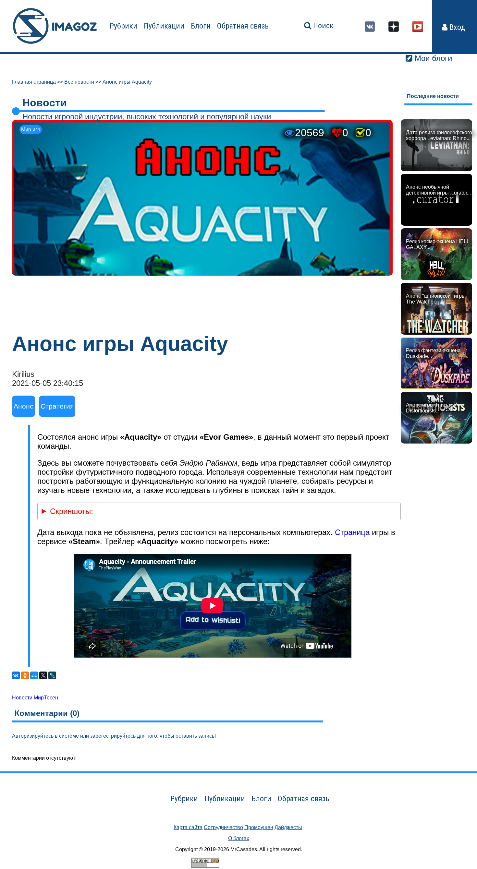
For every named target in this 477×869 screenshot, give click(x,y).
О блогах (238, 838)
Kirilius (23, 374)
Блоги (201, 25)
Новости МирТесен (35, 697)
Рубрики (123, 25)
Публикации (164, 25)
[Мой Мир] (34, 675)
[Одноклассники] (25, 675)
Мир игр (30, 129)
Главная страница (34, 82)
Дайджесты (288, 827)
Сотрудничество (223, 827)
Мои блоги (432, 58)
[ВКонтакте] (16, 675)
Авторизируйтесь (33, 736)
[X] (43, 675)
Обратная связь (243, 25)
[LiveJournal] (52, 675)
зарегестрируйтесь (113, 736)
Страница (352, 532)
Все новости (79, 82)
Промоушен (258, 827)
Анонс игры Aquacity (127, 82)
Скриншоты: (71, 511)
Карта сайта (188, 827)
